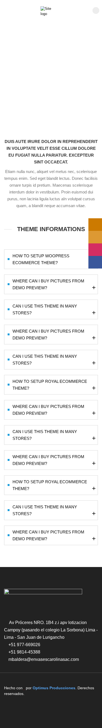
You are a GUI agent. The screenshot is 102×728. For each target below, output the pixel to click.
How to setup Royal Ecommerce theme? (54, 385)
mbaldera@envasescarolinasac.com (43, 659)
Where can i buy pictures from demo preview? (54, 285)
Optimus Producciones (54, 688)
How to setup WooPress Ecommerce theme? (54, 259)
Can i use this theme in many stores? (54, 310)
